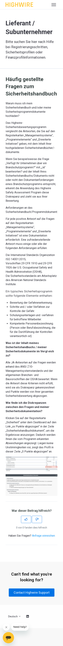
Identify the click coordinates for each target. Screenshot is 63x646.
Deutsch (13, 616)
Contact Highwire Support (32, 592)
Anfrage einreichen (43, 535)
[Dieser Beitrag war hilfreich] (26, 519)
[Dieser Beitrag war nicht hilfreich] (37, 519)
